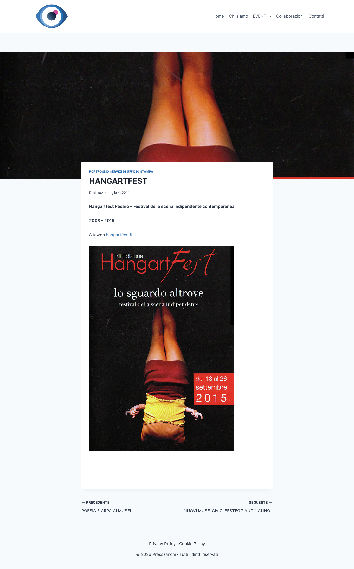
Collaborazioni (290, 16)
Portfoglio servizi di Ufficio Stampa (121, 171)
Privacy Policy (162, 543)
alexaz (98, 193)
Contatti (316, 16)
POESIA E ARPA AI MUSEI (106, 506)
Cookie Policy (192, 543)
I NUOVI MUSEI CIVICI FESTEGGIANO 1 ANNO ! (227, 506)
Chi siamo (238, 16)
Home (218, 16)
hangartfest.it (119, 234)
